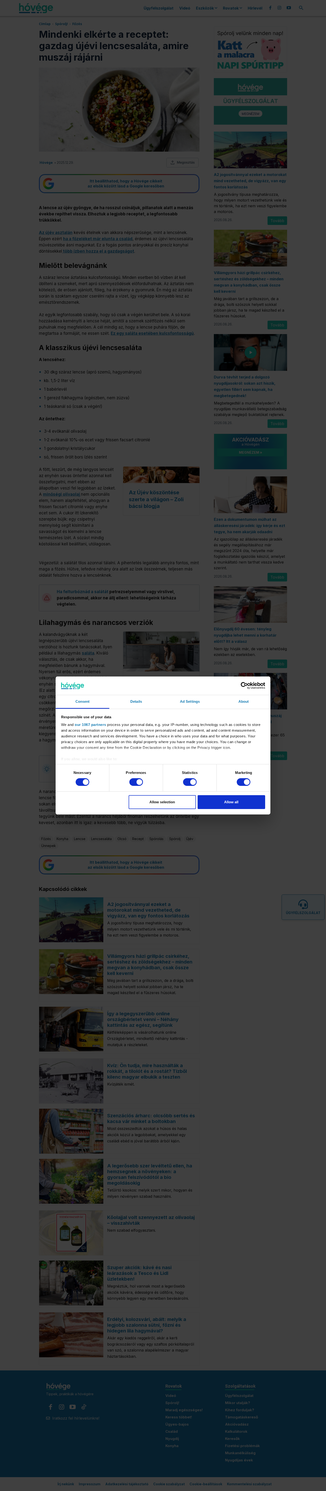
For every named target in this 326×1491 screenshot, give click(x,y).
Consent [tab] (82, 701)
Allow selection (162, 802)
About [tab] (243, 701)
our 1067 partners (90, 725)
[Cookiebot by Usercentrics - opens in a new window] (244, 685)
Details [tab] (136, 701)
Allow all (231, 802)
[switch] (136, 782)
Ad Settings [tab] (190, 701)
